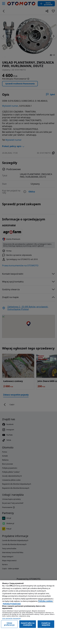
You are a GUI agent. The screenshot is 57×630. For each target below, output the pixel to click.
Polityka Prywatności (12, 604)
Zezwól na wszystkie (45, 624)
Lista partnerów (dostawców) (11, 618)
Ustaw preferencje (9, 624)
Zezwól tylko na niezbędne (27, 624)
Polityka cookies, (45, 601)
